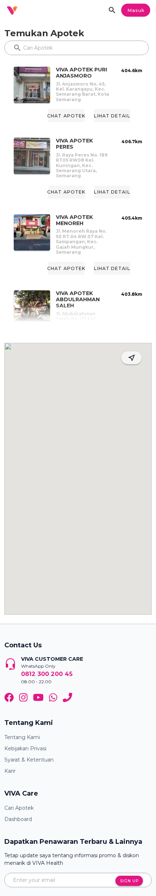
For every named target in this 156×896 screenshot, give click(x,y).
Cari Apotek (19, 808)
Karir (10, 771)
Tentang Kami (22, 737)
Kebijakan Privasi (25, 748)
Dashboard (18, 819)
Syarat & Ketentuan (29, 759)
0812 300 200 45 (47, 673)
